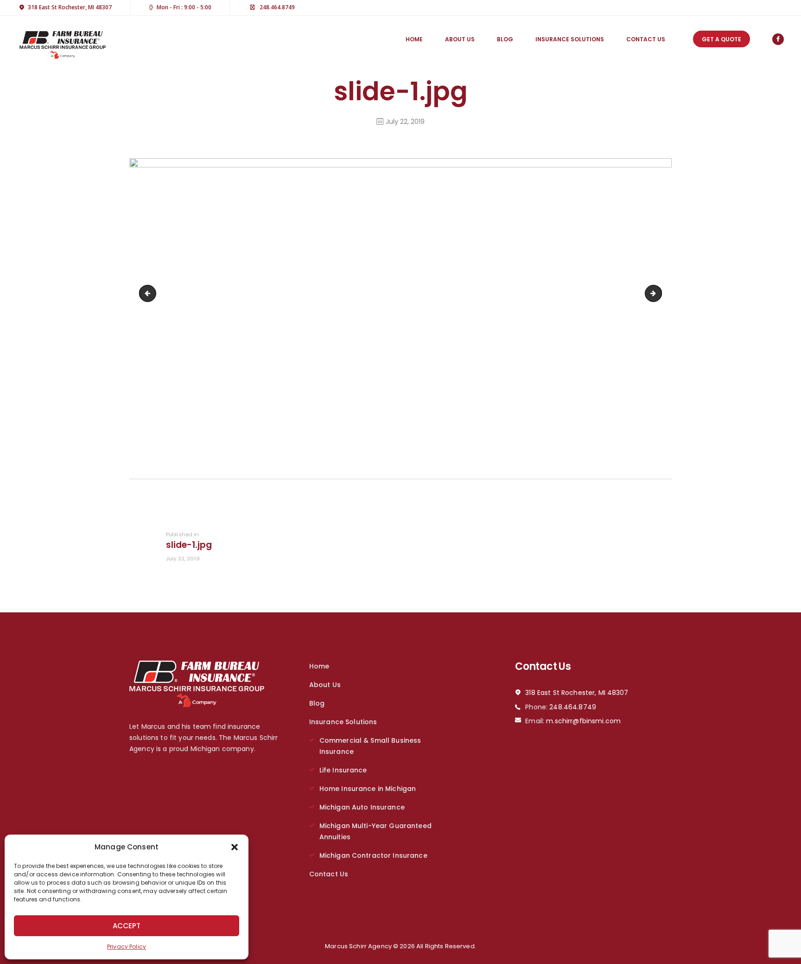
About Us (325, 684)
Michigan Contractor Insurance (373, 855)
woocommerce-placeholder (149, 293)
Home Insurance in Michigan (367, 788)
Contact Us (328, 874)
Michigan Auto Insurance (362, 807)
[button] (234, 847)
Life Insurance (343, 770)
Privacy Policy (126, 947)
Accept (126, 926)
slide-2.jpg (658, 293)
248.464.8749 (572, 707)
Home (319, 666)
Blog (317, 703)
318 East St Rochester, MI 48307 (576, 692)
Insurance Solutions (343, 721)
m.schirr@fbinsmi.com (583, 721)
